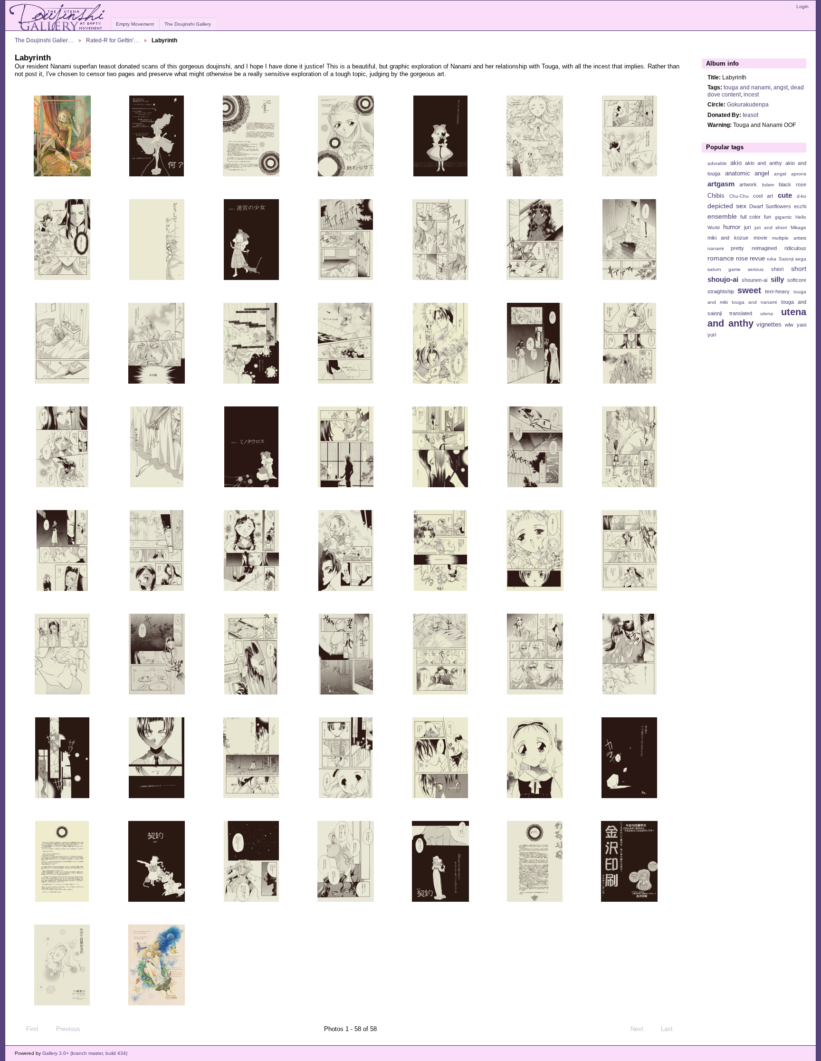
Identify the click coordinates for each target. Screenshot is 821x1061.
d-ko (801, 196)
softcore (796, 280)
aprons (798, 173)
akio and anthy (763, 163)
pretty (737, 248)
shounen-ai (754, 280)
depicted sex (726, 206)
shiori (777, 269)
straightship (720, 291)
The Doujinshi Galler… (44, 40)
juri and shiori (770, 227)
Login (802, 6)
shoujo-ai (722, 279)
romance (720, 258)
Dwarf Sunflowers (770, 206)
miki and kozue (727, 238)
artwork (748, 184)
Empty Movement (135, 24)
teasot (750, 115)
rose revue (750, 258)
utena (766, 313)
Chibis (716, 196)
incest (751, 94)
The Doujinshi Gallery (187, 24)
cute (785, 195)
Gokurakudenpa (748, 104)
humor (731, 227)
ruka (771, 258)
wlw (789, 325)
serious (756, 269)
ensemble (722, 216)
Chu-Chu (739, 196)
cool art (763, 196)
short (798, 268)
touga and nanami (747, 87)
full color (750, 217)
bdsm (768, 184)
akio (736, 163)
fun (767, 217)
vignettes (769, 324)
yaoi (801, 325)
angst (780, 87)
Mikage (798, 227)
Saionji (786, 258)
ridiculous (795, 248)
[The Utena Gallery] (57, 17)
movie (760, 238)
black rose (792, 184)
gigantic (783, 217)
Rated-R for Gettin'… (112, 40)
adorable (717, 163)
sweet (749, 290)
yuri (711, 335)
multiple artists (789, 238)
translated (740, 313)
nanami (715, 248)
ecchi (800, 206)
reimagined (764, 248)
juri (747, 227)
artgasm (721, 184)
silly (777, 279)
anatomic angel (747, 173)
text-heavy (777, 291)
